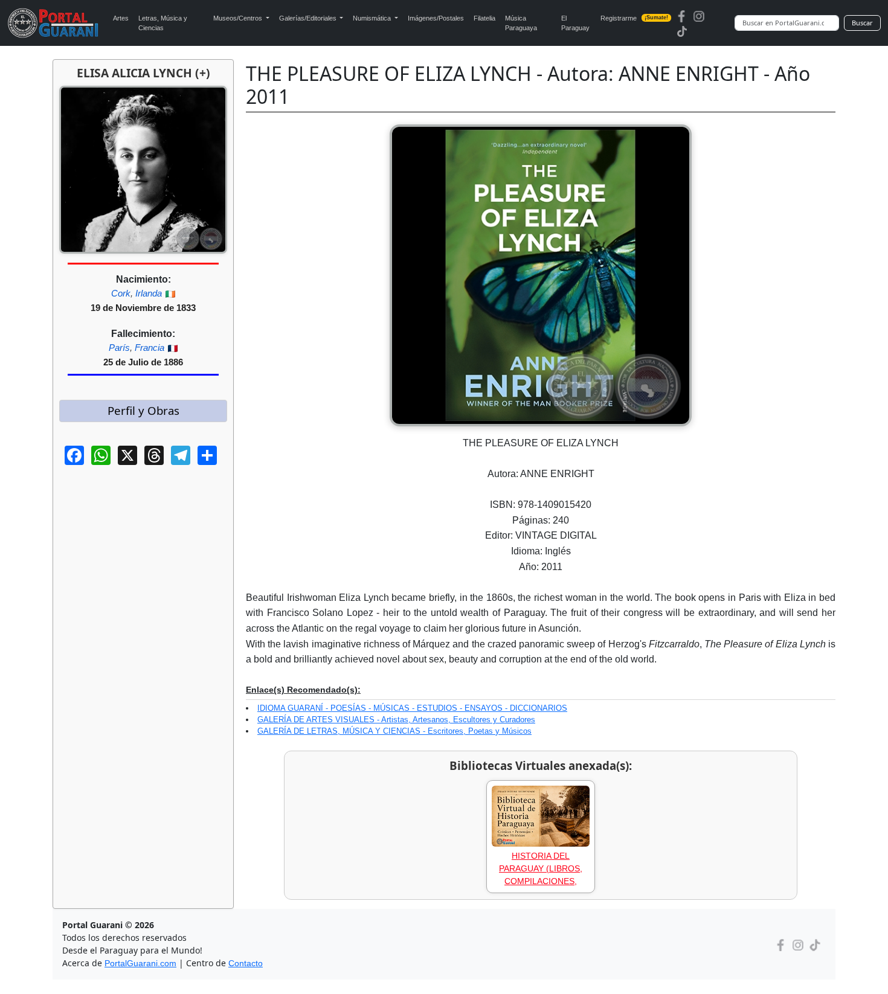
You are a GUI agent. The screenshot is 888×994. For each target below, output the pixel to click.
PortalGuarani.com (140, 963)
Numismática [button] (373, 18)
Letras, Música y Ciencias (162, 23)
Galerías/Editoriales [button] (308, 18)
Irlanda (148, 293)
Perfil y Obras (143, 410)
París (119, 347)
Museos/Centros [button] (238, 18)
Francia (149, 347)
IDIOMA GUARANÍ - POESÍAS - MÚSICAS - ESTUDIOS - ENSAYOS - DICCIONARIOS (412, 708)
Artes (121, 18)
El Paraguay (575, 23)
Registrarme (634, 18)
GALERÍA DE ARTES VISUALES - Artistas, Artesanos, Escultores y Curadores (396, 719)
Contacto (245, 963)
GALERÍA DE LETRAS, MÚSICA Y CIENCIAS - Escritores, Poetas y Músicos (394, 731)
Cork (120, 293)
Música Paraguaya (521, 23)
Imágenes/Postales (436, 18)
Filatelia (484, 18)
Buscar (862, 22)
